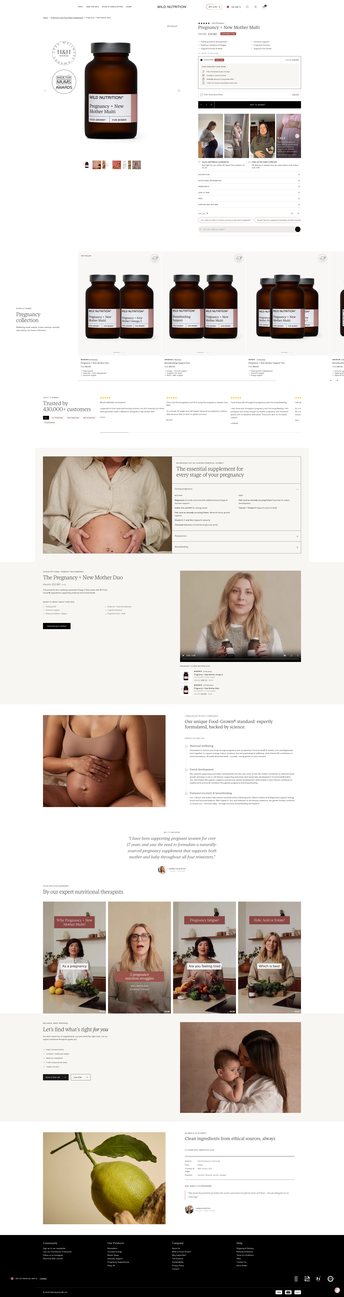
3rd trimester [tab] (89, 418)
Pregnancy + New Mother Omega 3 (208, 675)
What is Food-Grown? (181, 1251)
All (46, 418)
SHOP (80, 7)
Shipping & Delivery (245, 1248)
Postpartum (180, 536)
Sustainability (178, 1262)
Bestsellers (112, 1248)
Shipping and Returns (208, 204)
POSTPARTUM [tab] (50, 422)
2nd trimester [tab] (73, 418)
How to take (203, 192)
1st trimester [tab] (57, 418)
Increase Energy (115, 1251)
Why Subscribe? (179, 1255)
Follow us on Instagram (53, 1255)
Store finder (241, 1265)
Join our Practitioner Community (57, 1251)
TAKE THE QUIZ (92, 7)
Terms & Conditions (245, 1255)
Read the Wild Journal (53, 1258)
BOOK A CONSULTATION (112, 7)
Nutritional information (209, 180)
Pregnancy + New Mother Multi (206, 688)
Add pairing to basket (56, 626)
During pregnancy (183, 489)
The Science (177, 1258)
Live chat (78, 1077)
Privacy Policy (178, 1265)
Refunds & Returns (244, 1251)
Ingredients (203, 186)
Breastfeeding (181, 547)
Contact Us (241, 1262)
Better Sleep (113, 1255)
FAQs (200, 198)
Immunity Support (115, 1258)
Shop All (111, 1265)
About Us (176, 1248)
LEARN (129, 7)
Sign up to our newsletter (54, 1248)
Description (204, 174)
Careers (175, 1269)
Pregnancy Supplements (118, 1262)
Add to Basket (258, 105)
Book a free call (53, 1077)
